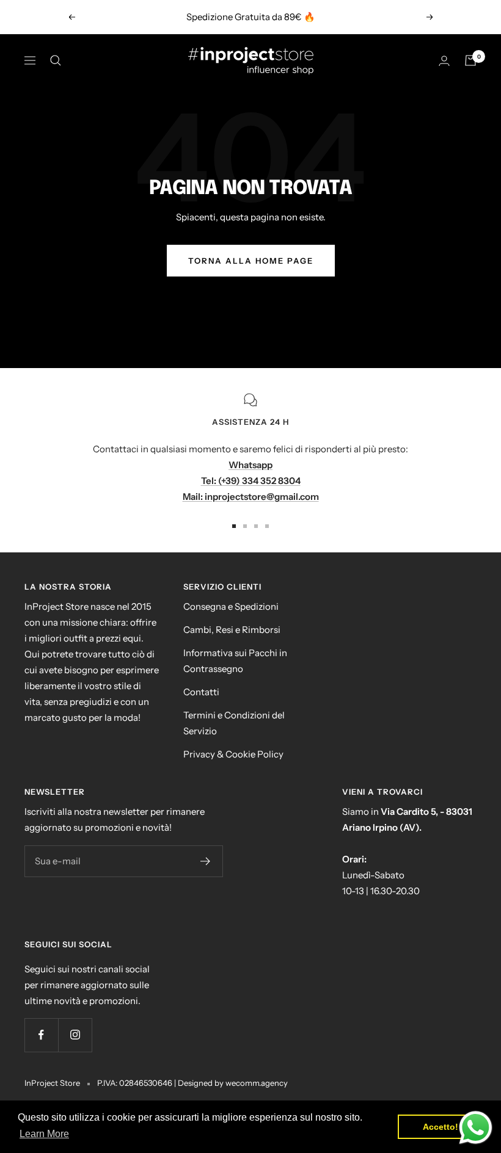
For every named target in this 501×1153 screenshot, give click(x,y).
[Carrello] (470, 60)
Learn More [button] (44, 1134)
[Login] (444, 61)
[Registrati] (205, 861)
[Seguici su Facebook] (41, 1035)
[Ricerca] (55, 60)
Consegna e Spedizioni (231, 606)
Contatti (201, 692)
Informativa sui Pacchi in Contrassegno (235, 660)
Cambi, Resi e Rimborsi (231, 629)
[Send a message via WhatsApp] (475, 1127)
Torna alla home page (250, 261)
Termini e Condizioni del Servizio (234, 723)
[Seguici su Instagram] (75, 1035)
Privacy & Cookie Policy (233, 754)
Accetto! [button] (440, 1127)
